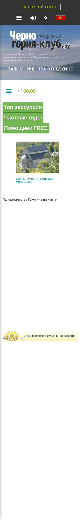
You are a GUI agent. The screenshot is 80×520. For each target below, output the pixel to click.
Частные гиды (23, 118)
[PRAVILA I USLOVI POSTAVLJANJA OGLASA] (60, 17)
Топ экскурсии (23, 107)
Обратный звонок (42, 7)
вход (33, 18)
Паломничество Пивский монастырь (34, 180)
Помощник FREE (26, 128)
